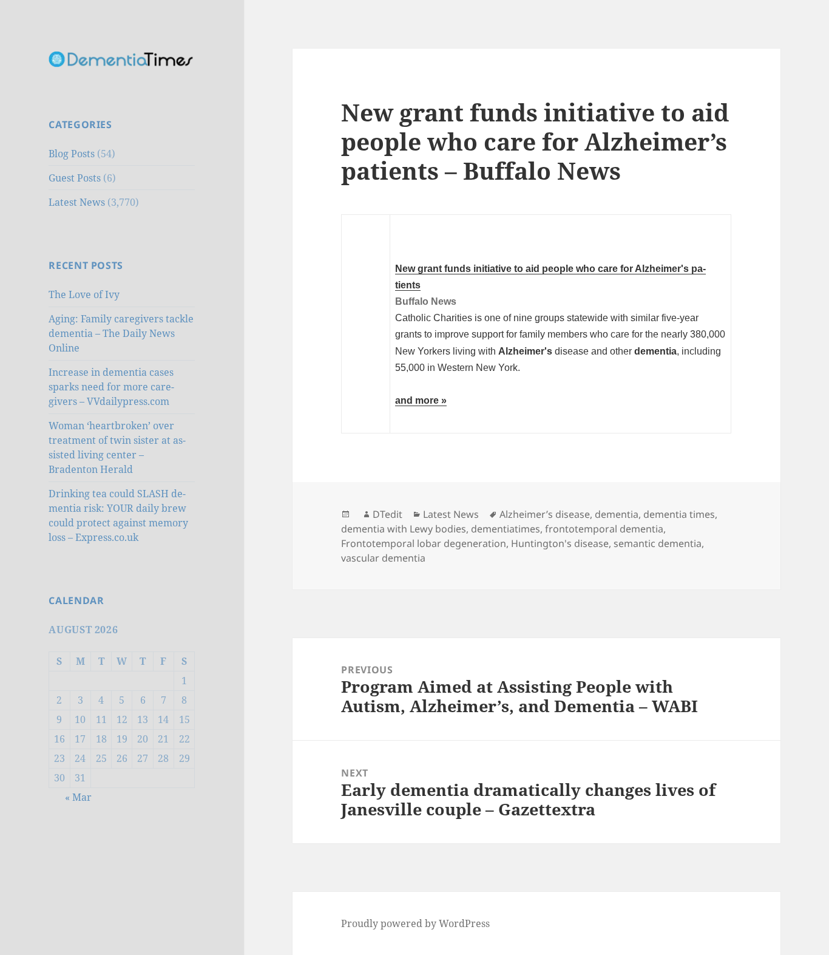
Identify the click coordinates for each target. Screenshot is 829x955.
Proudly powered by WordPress (415, 923)
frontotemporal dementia (604, 528)
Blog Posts (72, 153)
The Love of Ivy (84, 294)
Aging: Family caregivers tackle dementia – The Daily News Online (121, 333)
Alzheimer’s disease (544, 514)
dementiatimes (505, 528)
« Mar (78, 797)
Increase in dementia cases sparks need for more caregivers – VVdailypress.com (111, 386)
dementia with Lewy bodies (403, 528)
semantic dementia (658, 543)
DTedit (387, 514)
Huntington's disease (560, 543)
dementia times (679, 514)
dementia (616, 514)
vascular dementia (383, 558)
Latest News (77, 202)
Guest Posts (75, 178)
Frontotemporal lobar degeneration (423, 543)
